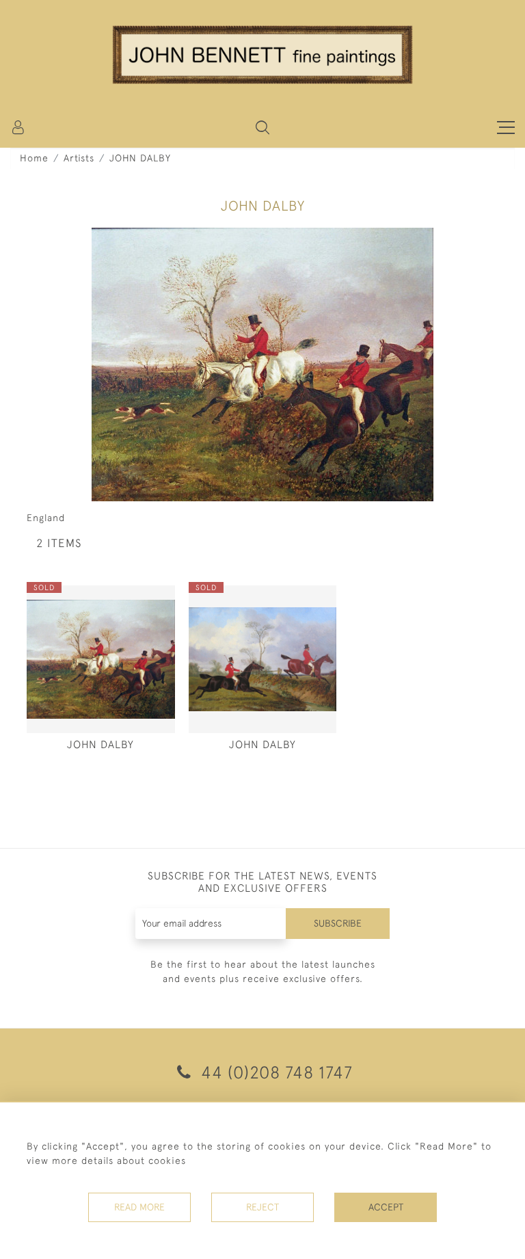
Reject (262, 1207)
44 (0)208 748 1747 (274, 1072)
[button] (262, 127)
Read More (139, 1207)
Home (34, 158)
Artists (79, 158)
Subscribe (338, 923)
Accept (385, 1207)
